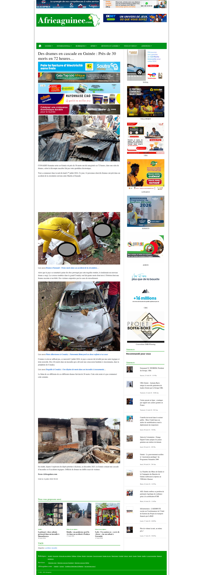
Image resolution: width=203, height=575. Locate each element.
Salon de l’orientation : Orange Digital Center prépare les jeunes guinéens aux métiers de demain (151, 439)
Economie (55, 556)
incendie (54, 548)
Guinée (48, 46)
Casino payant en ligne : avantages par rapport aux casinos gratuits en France (151, 402)
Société (50, 556)
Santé (130, 556)
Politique (74, 556)
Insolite (144, 556)
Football (121, 556)
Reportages (115, 556)
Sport (93, 46)
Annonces (145, 46)
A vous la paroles (151, 556)
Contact (61, 566)
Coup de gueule (97, 556)
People (139, 556)
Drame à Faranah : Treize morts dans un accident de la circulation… (72, 268)
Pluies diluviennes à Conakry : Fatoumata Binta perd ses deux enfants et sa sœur (77, 354)
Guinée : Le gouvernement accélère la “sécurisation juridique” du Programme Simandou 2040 (152, 456)
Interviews (89, 556)
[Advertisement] (101, 35)
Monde (84, 556)
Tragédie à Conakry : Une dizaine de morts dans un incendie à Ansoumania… (76, 369)
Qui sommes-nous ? (90, 566)
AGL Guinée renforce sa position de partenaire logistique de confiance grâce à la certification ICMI (152, 493)
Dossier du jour (107, 556)
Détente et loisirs (109, 46)
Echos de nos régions (65, 556)
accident (48, 548)
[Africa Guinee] (68, 20)
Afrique (79, 556)
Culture (126, 556)
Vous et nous (130, 46)
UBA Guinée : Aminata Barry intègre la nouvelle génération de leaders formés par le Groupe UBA (151, 385)
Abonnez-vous (52, 563)
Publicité (56, 566)
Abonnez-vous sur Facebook (65, 563)
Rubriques (80, 46)
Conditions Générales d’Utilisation (74, 566)
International (63, 46)
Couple (135, 556)
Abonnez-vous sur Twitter (82, 563)
